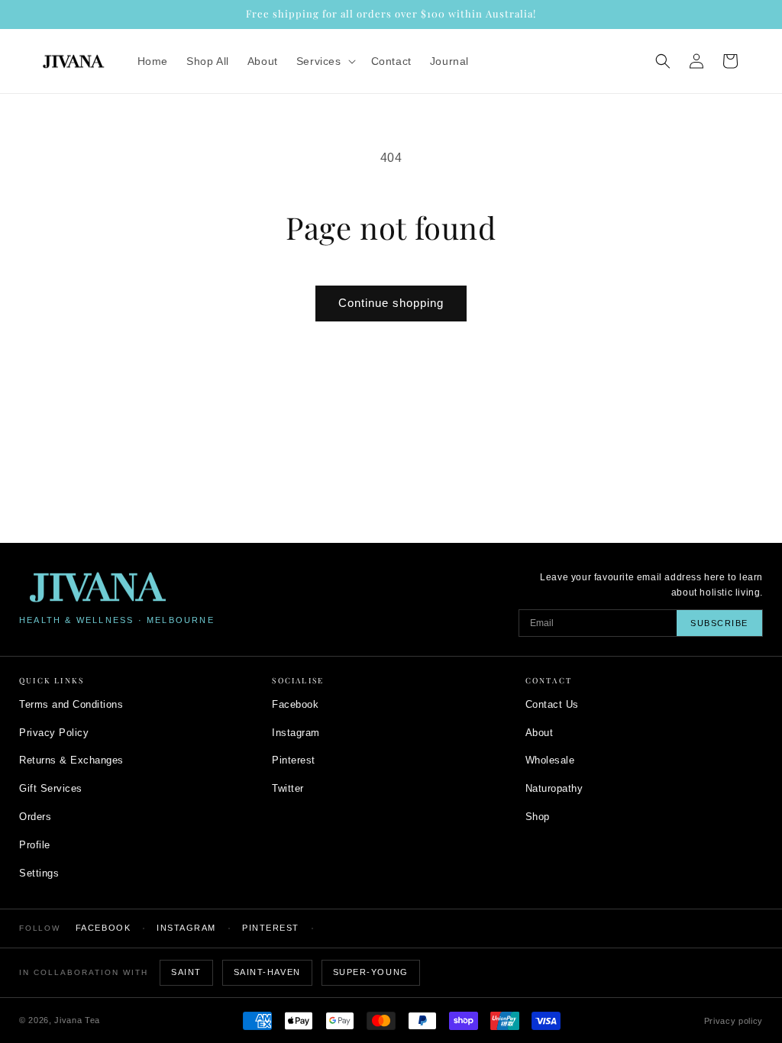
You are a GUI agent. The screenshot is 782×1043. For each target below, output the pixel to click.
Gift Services (50, 788)
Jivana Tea (77, 1020)
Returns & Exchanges (71, 760)
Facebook (295, 704)
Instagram (296, 732)
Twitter (288, 788)
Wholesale (550, 760)
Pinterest (293, 760)
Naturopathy (554, 788)
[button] (324, 61)
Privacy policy (733, 1020)
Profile (34, 845)
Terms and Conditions (71, 704)
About (539, 732)
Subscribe (719, 623)
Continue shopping (391, 302)
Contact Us (552, 704)
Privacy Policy (54, 732)
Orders (35, 816)
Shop (537, 816)
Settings (39, 873)
